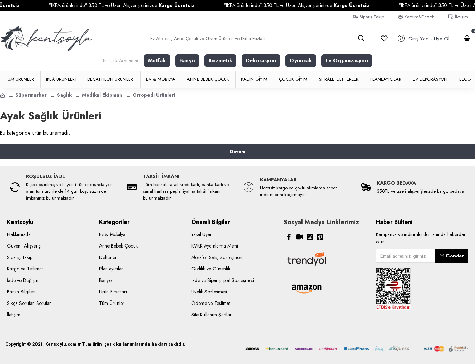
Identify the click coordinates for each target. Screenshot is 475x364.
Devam (237, 151)
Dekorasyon (261, 60)
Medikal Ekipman (102, 94)
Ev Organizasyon (346, 60)
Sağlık (64, 94)
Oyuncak (301, 60)
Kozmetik (220, 60)
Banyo (187, 60)
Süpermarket (31, 94)
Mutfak (157, 60)
